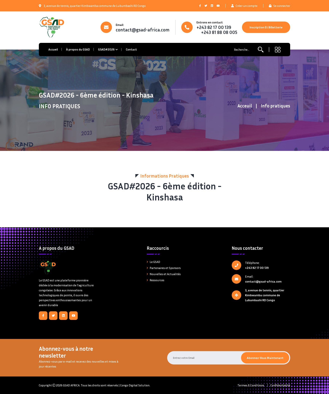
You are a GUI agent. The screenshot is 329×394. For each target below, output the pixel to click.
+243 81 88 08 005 (219, 32)
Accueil (53, 49)
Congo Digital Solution (134, 385)
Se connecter (281, 6)
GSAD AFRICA (71, 385)
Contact (131, 49)
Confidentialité (280, 385)
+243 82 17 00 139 (213, 27)
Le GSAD (155, 261)
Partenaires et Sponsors (165, 267)
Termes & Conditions (250, 385)
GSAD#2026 (106, 49)
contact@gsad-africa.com (142, 29)
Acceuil (244, 105)
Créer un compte (246, 6)
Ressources (157, 280)
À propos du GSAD (78, 49)
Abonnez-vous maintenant (265, 358)
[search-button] (261, 49)
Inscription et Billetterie (266, 27)
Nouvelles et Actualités (165, 273)
